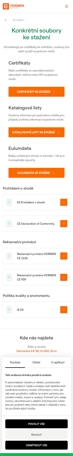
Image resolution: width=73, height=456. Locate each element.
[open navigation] (66, 6)
